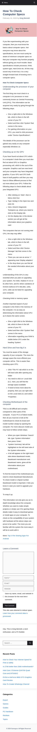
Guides (5, 708)
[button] (34, 2)
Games (5, 704)
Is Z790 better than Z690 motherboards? (18, 667)
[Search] (30, 643)
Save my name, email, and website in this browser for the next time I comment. (19, 597)
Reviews (6, 715)
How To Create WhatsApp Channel (16, 684)
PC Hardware (8, 712)
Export (5, 700)
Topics (5, 719)
